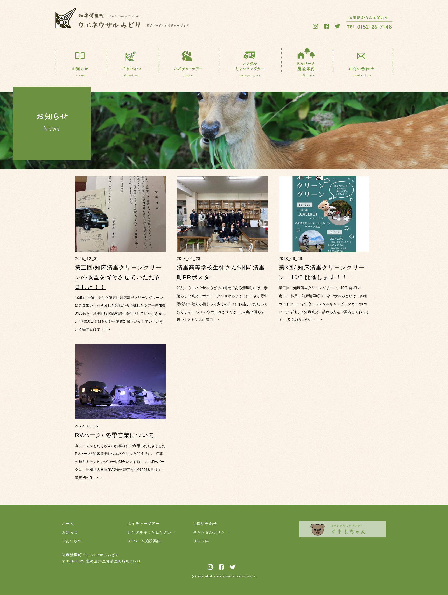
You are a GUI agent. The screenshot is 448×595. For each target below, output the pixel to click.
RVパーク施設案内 (144, 541)
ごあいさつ (72, 541)
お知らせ (70, 532)
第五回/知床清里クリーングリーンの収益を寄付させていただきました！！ (118, 277)
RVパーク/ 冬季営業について (115, 435)
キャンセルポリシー (211, 532)
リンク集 (201, 541)
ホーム (68, 523)
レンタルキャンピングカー (152, 532)
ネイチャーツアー (143, 523)
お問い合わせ (205, 523)
